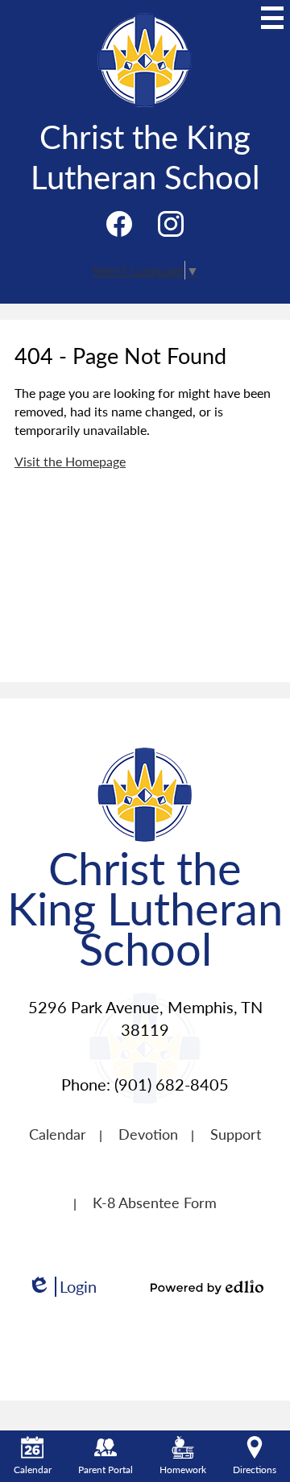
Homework (183, 1469)
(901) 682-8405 (171, 1084)
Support (235, 1134)
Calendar (57, 1134)
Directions (254, 1469)
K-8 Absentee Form (155, 1202)
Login (62, 1287)
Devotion (148, 1134)
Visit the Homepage (70, 461)
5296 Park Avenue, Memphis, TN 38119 (145, 1018)
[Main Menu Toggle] (272, 17)
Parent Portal (105, 1469)
